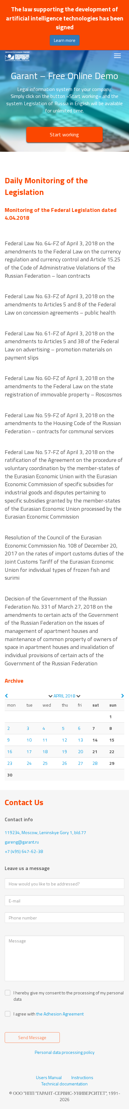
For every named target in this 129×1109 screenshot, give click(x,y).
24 (29, 763)
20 (80, 751)
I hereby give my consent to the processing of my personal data (68, 996)
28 (94, 763)
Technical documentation (64, 1084)
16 (9, 751)
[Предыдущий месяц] (6, 695)
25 (45, 763)
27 (80, 763)
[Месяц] (50, 696)
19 (64, 751)
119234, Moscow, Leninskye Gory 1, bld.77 (45, 832)
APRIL (59, 695)
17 (29, 751)
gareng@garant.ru (22, 842)
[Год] (78, 696)
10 (29, 739)
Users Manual (49, 1077)
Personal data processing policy (65, 1052)
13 (80, 739)
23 (9, 763)
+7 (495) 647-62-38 (24, 851)
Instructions (82, 1077)
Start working (64, 134)
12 (64, 739)
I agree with (24, 1014)
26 (64, 763)
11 (45, 739)
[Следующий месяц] (122, 695)
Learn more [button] (64, 40)
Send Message (32, 1037)
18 (45, 751)
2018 (70, 695)
